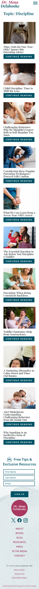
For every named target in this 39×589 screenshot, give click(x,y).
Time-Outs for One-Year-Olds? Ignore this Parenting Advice (18, 49)
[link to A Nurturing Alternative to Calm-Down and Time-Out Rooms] (19, 356)
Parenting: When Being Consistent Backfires (17, 294)
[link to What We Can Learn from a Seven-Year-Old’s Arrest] (19, 198)
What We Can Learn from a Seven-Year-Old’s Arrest (19, 214)
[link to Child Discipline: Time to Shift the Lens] (19, 74)
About (20, 528)
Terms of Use (20, 573)
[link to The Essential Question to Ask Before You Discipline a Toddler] (19, 237)
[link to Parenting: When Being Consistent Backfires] (19, 279)
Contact (19, 555)
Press (19, 546)
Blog (19, 537)
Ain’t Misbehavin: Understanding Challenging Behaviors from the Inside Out (16, 415)
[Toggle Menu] (35, 3)
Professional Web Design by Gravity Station (19, 586)
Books (20, 533)
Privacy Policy (19, 569)
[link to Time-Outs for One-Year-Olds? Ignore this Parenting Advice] (19, 33)
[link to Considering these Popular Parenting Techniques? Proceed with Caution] (19, 157)
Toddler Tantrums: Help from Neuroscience (17, 333)
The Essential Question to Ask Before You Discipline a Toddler (18, 254)
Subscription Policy (19, 577)
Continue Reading (19, 56)
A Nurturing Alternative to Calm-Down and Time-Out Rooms (18, 373)
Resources (19, 542)
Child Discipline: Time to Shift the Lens (18, 89)
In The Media (19, 551)
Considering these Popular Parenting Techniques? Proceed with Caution (19, 173)
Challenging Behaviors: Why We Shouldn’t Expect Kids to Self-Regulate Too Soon (18, 131)
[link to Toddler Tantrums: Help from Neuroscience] (19, 318)
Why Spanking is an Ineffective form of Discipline (15, 435)
